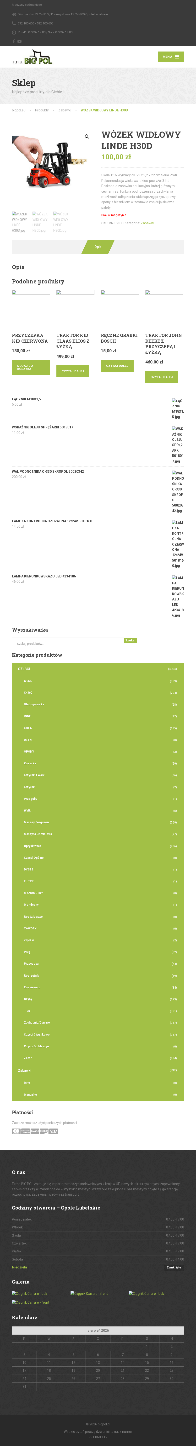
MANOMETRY (33, 893)
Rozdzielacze (33, 916)
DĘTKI (28, 740)
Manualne (30, 1094)
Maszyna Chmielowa (38, 834)
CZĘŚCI (24, 669)
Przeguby (30, 799)
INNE (27, 716)
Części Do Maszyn (36, 1046)
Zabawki (147, 223)
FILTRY (29, 881)
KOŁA (28, 728)
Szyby (28, 999)
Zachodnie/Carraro (37, 1022)
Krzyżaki (29, 787)
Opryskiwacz (32, 846)
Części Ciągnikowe (37, 1034)
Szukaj (130, 640)
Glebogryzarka (34, 704)
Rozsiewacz (32, 987)
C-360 (28, 692)
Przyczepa (31, 963)
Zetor (28, 1058)
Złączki (29, 940)
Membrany (31, 904)
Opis (98, 247)
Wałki (27, 810)
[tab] (97, 247)
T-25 (27, 1011)
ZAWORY (30, 928)
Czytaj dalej (73, 371)
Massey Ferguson (36, 822)
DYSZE (28, 869)
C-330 (28, 681)
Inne (27, 1082)
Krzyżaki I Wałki (34, 775)
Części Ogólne (34, 857)
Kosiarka (30, 763)
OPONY (29, 751)
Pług (27, 952)
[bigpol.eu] (33, 55)
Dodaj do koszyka (25, 367)
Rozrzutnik (31, 975)
